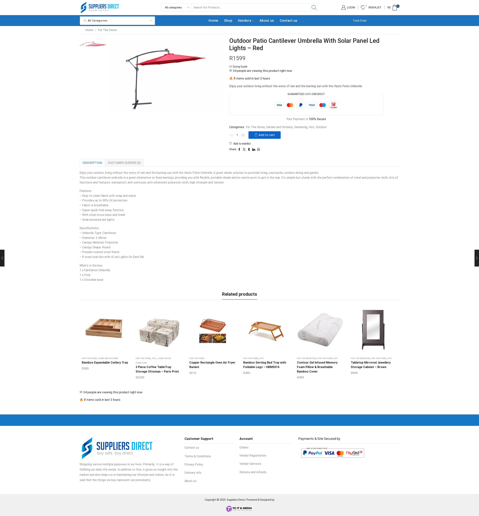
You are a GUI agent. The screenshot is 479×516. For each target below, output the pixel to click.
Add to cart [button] (105, 331)
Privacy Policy (193, 464)
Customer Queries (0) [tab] (124, 163)
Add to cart (267, 135)
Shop (228, 20)
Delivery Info (193, 472)
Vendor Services (250, 464)
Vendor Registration (253, 455)
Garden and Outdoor (279, 127)
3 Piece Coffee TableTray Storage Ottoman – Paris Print (157, 369)
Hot (311, 127)
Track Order (360, 20)
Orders (244, 447)
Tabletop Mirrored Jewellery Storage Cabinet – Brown (371, 365)
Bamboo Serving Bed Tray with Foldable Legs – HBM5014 (264, 365)
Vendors (244, 20)
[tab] (92, 163)
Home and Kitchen (108, 358)
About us (267, 20)
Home (213, 20)
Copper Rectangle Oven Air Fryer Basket (212, 365)
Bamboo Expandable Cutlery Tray (105, 362)
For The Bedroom (306, 358)
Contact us (289, 20)
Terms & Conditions (197, 456)
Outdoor (321, 127)
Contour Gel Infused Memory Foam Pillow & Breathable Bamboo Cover (317, 367)
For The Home (107, 30)
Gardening (300, 127)
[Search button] (314, 7)
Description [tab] (92, 163)
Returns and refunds (253, 472)
